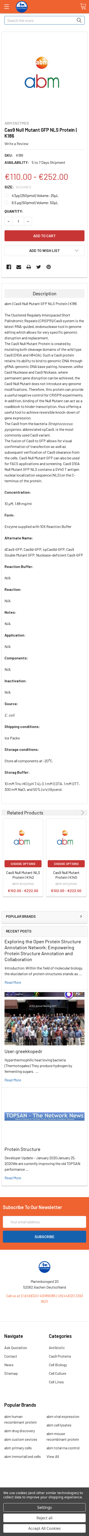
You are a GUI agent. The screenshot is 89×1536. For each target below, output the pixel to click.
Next (82, 813)
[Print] (28, 267)
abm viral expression (63, 1416)
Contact (10, 1356)
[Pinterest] (48, 267)
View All (53, 1456)
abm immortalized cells (22, 1456)
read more (13, 982)
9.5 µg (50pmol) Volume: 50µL (35, 202)
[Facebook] (9, 267)
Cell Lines (56, 1382)
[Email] (18, 267)
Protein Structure (22, 1149)
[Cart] (83, 6)
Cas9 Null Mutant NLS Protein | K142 (23, 874)
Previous (76, 813)
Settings (44, 1507)
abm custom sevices (20, 1439)
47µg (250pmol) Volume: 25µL (35, 195)
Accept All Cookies (44, 1528)
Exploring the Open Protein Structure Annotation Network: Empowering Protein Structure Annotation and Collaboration (43, 950)
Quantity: (14, 211)
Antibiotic (57, 1347)
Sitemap (11, 1373)
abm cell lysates (59, 1425)
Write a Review (16, 143)
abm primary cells (18, 1448)
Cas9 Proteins (60, 1356)
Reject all (44, 1518)
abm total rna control (63, 1448)
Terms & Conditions (44, 1482)
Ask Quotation (15, 1347)
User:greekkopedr (23, 1051)
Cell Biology (58, 1364)
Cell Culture (57, 1373)
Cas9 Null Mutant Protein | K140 (66, 874)
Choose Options (23, 864)
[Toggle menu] (6, 6)
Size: (18, 187)
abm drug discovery (19, 1430)
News (9, 1364)
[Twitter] (38, 267)
